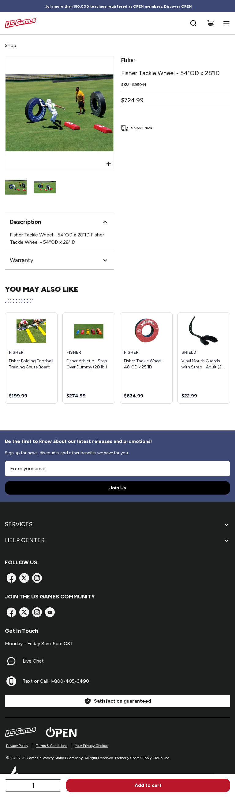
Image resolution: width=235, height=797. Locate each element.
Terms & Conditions (51, 746)
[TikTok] (49, 612)
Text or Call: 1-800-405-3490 (56, 681)
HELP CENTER (25, 540)
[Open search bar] (193, 23)
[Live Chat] (11, 661)
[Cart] (210, 23)
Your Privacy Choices (91, 746)
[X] (24, 578)
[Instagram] (37, 578)
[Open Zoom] (108, 163)
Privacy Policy (17, 746)
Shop (10, 45)
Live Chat (33, 661)
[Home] (20, 23)
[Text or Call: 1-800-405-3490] (11, 681)
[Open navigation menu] (225, 23)
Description (25, 221)
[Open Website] (61, 732)
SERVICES (18, 524)
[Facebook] (11, 578)
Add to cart (148, 785)
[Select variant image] (16, 187)
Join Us (117, 488)
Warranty (21, 260)
